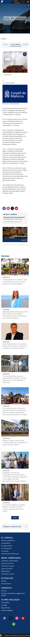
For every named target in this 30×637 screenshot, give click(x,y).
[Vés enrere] (3, 80)
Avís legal (4, 605)
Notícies (5, 44)
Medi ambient (5, 571)
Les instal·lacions (6, 548)
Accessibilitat (5, 602)
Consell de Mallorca (1, 635)
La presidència (5, 543)
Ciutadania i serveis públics (9, 561)
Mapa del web (5, 608)
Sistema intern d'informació (10, 554)
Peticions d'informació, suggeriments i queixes (13, 594)
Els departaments (6, 546)
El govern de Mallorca (8, 540)
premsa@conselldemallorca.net (12, 221)
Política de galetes (7, 610)
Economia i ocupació (7, 566)
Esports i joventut (6, 569)
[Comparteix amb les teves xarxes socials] (28, 5)
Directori (4, 591)
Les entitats (4, 551)
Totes (15, 518)
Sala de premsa (15, 44)
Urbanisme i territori (7, 574)
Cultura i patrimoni (7, 563)
